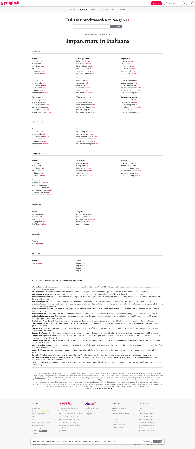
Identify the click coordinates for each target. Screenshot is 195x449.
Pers (33, 417)
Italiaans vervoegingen (146, 431)
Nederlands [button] (172, 3)
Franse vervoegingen (146, 419)
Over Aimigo (36, 408)
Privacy (114, 419)
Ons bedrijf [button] (36, 403)
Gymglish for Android (65, 428)
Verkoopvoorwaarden (119, 425)
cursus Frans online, (151, 376)
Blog (33, 419)
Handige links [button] (144, 403)
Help (140, 408)
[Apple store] (111, 388)
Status (34, 434)
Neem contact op (37, 425)
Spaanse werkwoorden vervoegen (65, 386)
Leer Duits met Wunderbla (67, 422)
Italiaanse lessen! (105, 373)
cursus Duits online (136, 376)
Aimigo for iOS (90, 414)
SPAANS (107, 9)
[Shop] (184, 3)
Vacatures (35, 431)
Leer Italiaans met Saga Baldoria (69, 425)
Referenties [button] (116, 403)
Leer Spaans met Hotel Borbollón (69, 419)
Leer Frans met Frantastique (68, 417)
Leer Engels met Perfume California (70, 414)
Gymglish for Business (119, 408)
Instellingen (147, 441)
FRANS (93, 9)
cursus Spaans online (122, 376)
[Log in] (191, 3)
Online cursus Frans (146, 414)
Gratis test (157, 3)
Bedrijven (115, 411)
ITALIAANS (122, 9)
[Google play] (109, 388)
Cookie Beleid (111, 441)
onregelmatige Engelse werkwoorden (113, 386)
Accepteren (157, 441)
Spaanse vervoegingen (146, 425)
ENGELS (100, 9)
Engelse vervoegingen (146, 422)
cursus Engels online (107, 376)
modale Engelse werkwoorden (137, 386)
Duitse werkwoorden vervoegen (136, 384)
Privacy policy (36, 428)
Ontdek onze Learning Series (68, 408)
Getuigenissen (36, 411)
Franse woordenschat (146, 417)
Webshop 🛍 (62, 411)
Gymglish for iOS (64, 431)
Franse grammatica (145, 411)
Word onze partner (38, 414)
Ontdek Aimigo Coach (92, 408)
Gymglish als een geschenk (41, 422)
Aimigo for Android (91, 411)
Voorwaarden (116, 422)
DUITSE (114, 9)
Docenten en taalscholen (120, 414)
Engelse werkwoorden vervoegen (89, 386)
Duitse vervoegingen (146, 428)
